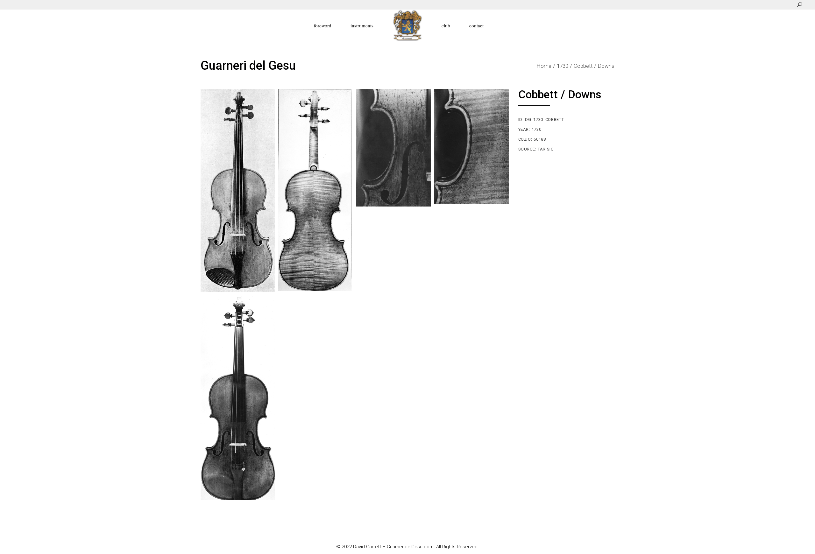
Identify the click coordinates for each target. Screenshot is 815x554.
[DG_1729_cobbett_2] (315, 190)
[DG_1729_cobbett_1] (238, 190)
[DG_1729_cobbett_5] (238, 397)
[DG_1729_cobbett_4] (471, 146)
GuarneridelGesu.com (410, 547)
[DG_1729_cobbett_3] (393, 148)
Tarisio (546, 149)
